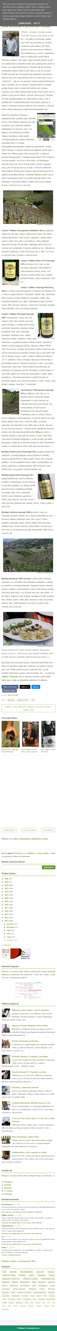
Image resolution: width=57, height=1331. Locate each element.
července (10, 940)
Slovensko (15, 1296)
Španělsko (41, 1275)
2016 (7, 911)
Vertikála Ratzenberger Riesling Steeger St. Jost (31, 1102)
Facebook (7, 1187)
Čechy (42, 1289)
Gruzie (4, 1302)
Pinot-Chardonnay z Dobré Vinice (25, 1136)
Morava (15, 1282)
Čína (53, 1306)
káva (26, 1302)
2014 (7, 917)
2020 (7, 898)
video (4, 1299)
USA (45, 1296)
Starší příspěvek (48, 830)
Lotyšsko (23, 1306)
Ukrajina (38, 1306)
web (40, 53)
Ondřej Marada (7, 1226)
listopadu (11, 927)
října (9, 930)
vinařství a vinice (22, 700)
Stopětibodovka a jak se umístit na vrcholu (29, 1152)
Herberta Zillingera (34, 431)
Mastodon (7, 1194)
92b (3, 1306)
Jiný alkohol (24, 1285)
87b (48, 1303)
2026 (7, 878)
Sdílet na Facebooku (10, 687)
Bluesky (36, 687)
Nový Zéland (50, 1299)
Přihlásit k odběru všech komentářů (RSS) (19, 1261)
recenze (13, 1271)
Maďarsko (32, 1289)
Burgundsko (25, 1282)
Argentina (41, 1299)
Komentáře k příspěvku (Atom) (34, 838)
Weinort (48, 49)
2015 (7, 914)
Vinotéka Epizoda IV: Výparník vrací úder (29, 1072)
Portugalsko (27, 1299)
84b (44, 1303)
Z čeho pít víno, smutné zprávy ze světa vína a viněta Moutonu (22, 1223)
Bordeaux (42, 1282)
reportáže (51, 1282)
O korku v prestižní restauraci (11, 1255)
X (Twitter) (7, 1190)
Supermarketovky (39, 1292)
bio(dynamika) (26, 1271)
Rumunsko (19, 1302)
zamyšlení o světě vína (10, 1278)
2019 (7, 901)
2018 (7, 904)
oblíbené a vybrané (30, 1278)
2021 (7, 894)
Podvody (51, 1289)
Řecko (19, 1299)
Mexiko (30, 1306)
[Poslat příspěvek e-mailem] (18, 695)
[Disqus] (28, 790)
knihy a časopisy (19, 1289)
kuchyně (51, 1292)
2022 (7, 891)
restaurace (6, 1289)
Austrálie (52, 1296)
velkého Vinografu (10, 676)
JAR (32, 1303)
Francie (52, 1275)
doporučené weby (48, 1278)
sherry (52, 1285)
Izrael (15, 1306)
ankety (4, 1285)
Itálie (34, 1282)
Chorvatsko (11, 1299)
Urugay (46, 1306)
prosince (10, 923)
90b (53, 1303)
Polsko (11, 1302)
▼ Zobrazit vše (6, 945)
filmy (13, 1292)
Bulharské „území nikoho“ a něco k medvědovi (30, 1010)
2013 (7, 920)
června (10, 943)
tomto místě (18, 971)
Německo (5, 1282)
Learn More (24, 23)
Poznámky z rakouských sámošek (25, 1087)
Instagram (7, 1181)
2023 (7, 888)
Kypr (34, 1299)
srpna (9, 936)
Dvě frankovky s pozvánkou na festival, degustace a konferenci (22, 1212)
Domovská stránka (29, 830)
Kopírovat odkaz (9, 691)
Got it (37, 23)
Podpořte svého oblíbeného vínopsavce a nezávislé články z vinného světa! (28, 708)
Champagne (43, 1285)
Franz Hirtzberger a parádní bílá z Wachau (26, 26)
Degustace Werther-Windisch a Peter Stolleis (30, 1025)
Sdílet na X (25, 687)
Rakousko (13, 1285)
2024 (7, 885)
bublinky (22, 1275)
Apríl (9, 1306)
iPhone (38, 174)
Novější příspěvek (9, 830)
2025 (7, 881)
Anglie (38, 1296)
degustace (11, 700)
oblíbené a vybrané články (38, 853)
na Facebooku (24, 856)
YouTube (6, 1184)
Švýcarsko (5, 1309)
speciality (5, 1296)
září (8, 933)
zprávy (31, 1275)
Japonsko (5, 1292)
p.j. (3, 1236)
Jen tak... (51, 1271)
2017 (7, 907)
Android (30, 174)
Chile (32, 1296)
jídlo (34, 1285)
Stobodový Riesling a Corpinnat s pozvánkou (30, 1056)
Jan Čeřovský (13, 695)
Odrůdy (37, 1303)
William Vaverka (7, 1215)
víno (33, 700)
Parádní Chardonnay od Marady (25, 1041)
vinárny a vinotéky (24, 1292)
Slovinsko (25, 1296)
